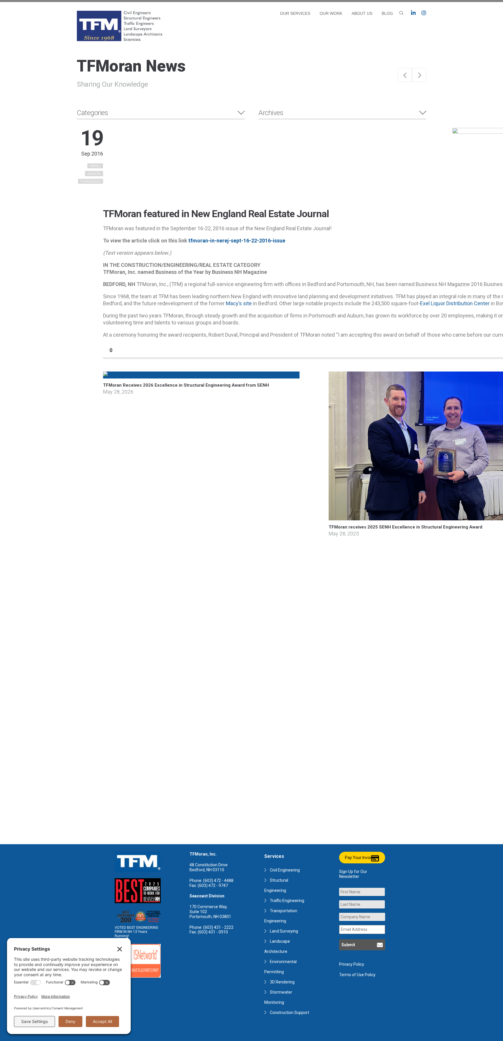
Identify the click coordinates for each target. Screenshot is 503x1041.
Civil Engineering (285, 870)
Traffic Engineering (287, 900)
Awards (94, 173)
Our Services (295, 13)
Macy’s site (239, 303)
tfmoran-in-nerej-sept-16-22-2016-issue (236, 241)
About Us (362, 13)
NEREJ (95, 166)
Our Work (331, 13)
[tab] (161, 113)
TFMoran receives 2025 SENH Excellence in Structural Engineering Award (405, 527)
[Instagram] (423, 13)
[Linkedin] (413, 13)
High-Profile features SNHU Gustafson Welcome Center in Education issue (405, 75)
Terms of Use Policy (357, 974)
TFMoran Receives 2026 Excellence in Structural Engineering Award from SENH (186, 385)
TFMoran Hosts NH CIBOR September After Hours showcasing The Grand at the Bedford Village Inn (419, 75)
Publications (90, 181)
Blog (387, 13)
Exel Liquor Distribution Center (455, 303)
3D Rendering (282, 982)
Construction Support (289, 1012)
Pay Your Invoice (360, 857)
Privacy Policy (351, 964)
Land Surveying (284, 931)
